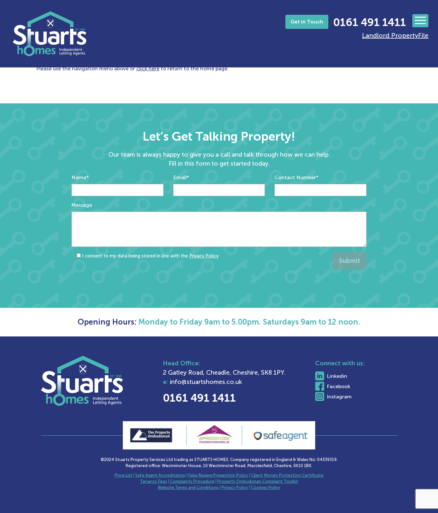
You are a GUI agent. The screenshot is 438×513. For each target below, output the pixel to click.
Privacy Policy (203, 256)
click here (147, 68)
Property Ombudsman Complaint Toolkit (257, 481)
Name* (80, 177)
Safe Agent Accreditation (160, 475)
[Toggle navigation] (420, 20)
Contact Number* (296, 177)
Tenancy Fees (153, 481)
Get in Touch (307, 22)
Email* (181, 177)
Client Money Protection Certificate (287, 475)
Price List (123, 475)
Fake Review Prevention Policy (218, 475)
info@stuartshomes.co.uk (206, 382)
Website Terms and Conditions (188, 487)
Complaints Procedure (192, 481)
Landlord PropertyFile (395, 35)
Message (82, 205)
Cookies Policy (265, 487)
